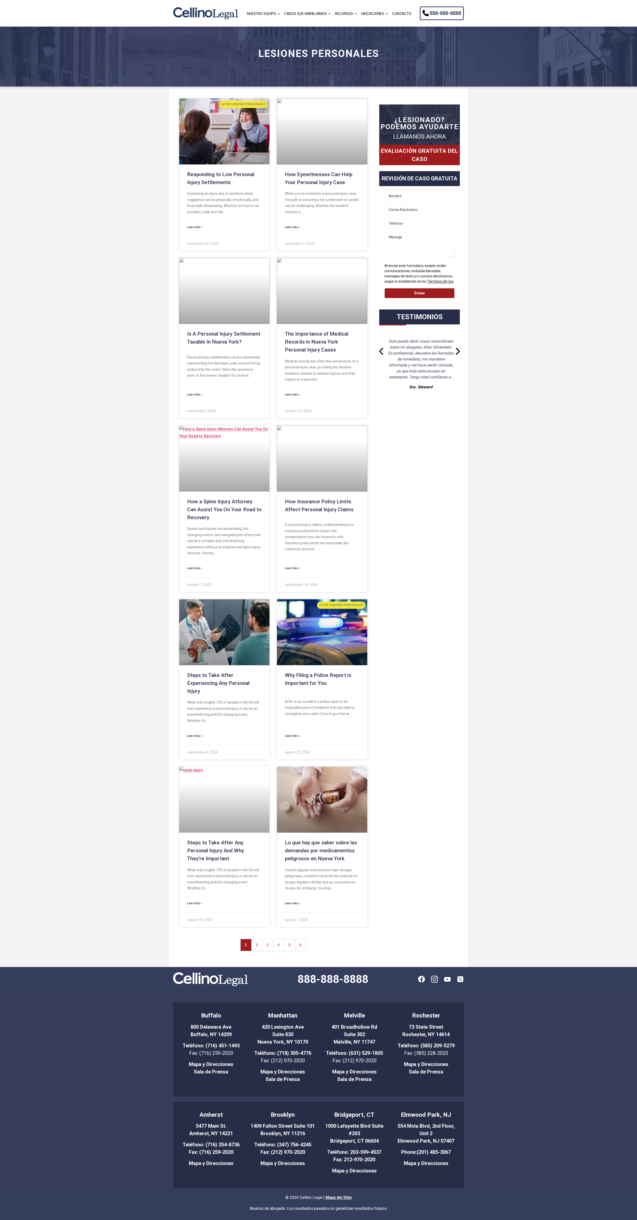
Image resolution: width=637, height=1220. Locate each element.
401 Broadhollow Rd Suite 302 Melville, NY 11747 (354, 1034)
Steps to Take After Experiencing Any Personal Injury (218, 683)
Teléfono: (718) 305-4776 (282, 1053)
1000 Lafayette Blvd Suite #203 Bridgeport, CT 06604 (354, 1133)
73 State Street (426, 1027)
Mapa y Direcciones (211, 1064)
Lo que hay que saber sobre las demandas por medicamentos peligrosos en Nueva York (321, 851)
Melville (354, 1015)
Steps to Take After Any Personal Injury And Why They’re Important (215, 851)
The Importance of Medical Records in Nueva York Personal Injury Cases (316, 342)
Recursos (344, 13)
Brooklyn (283, 1114)
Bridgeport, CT (354, 1114)
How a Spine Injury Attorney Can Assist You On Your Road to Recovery (224, 509)
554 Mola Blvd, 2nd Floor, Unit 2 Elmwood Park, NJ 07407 (426, 1133)
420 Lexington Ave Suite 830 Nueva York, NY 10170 (283, 1034)
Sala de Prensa (211, 1072)
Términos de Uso (440, 281)
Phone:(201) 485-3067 (426, 1152)
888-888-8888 (445, 13)
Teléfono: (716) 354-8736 (211, 1145)
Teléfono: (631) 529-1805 (354, 1053)
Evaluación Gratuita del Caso (419, 155)
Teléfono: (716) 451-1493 (211, 1046)
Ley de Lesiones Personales (243, 104)
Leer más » (194, 227)
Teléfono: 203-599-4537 (354, 1152)
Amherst (211, 1114)
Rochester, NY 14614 (426, 1034)
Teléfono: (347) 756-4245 (282, 1145)
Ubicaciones (372, 13)
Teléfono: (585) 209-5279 (426, 1046)
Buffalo (211, 1015)
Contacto (401, 13)
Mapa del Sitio (338, 1197)
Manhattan (282, 1015)
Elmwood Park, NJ (426, 1114)
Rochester (426, 1015)
